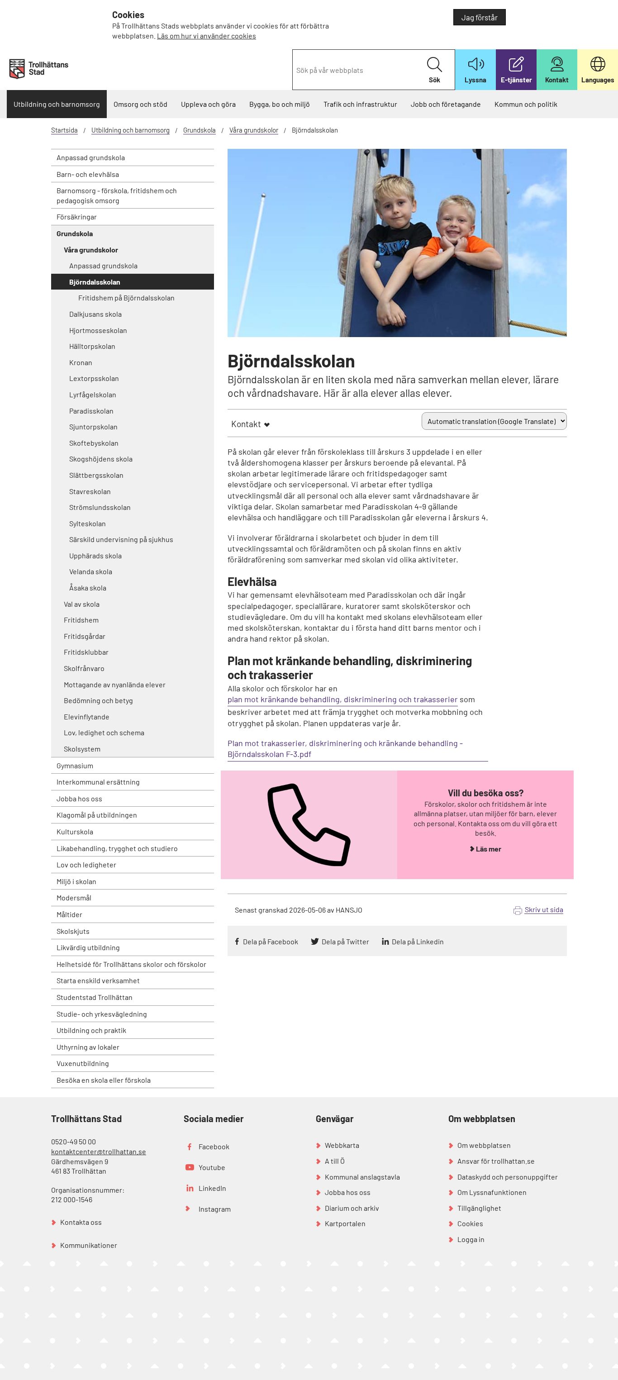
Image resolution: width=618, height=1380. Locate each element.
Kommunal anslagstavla (362, 1176)
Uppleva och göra (208, 104)
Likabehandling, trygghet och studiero (117, 848)
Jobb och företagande (446, 104)
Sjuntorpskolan (93, 426)
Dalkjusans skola (95, 313)
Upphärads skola (95, 555)
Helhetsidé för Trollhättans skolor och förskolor (131, 964)
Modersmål (74, 897)
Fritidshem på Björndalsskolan (126, 297)
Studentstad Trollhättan (95, 997)
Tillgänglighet (479, 1208)
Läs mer (488, 848)
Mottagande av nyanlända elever (115, 684)
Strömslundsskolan (100, 507)
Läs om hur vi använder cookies (206, 35)
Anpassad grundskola (91, 157)
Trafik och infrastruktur (360, 104)
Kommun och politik (525, 104)
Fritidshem (81, 619)
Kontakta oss (81, 1222)
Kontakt (246, 424)
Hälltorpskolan (92, 346)
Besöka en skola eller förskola (104, 1079)
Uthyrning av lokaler (88, 1046)
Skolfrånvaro (84, 668)
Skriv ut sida (544, 909)
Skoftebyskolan (94, 442)
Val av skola (82, 604)
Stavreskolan (90, 491)
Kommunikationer (88, 1245)
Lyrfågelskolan (92, 394)
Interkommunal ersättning (98, 781)
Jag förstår (479, 17)
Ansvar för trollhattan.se (496, 1160)
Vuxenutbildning (83, 1063)
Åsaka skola (87, 587)
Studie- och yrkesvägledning (102, 1013)
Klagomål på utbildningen (97, 814)
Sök (434, 80)
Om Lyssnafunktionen (492, 1192)
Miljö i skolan (76, 881)
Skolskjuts (73, 931)
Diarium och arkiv (352, 1208)
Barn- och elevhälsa (88, 174)
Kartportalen (345, 1223)
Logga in (471, 1239)
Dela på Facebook (270, 941)
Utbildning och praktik (91, 1030)
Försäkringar (77, 216)
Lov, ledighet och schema (104, 732)
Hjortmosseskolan (98, 330)
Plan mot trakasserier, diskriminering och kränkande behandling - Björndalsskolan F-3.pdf (345, 748)
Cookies (470, 1223)
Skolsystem (82, 748)
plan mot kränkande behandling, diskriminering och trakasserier (343, 699)
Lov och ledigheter (86, 864)
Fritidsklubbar (86, 651)
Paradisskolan (91, 410)
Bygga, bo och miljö (279, 104)
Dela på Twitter (345, 941)
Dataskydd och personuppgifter (507, 1176)
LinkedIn (212, 1188)
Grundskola (199, 130)
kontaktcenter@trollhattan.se (98, 1151)
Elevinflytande (86, 716)
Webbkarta (342, 1145)
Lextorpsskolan (94, 378)
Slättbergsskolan (96, 475)
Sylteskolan (87, 523)
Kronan (80, 362)
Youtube (212, 1167)
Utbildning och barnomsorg (57, 104)
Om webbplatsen (484, 1145)
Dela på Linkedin (418, 941)
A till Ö (335, 1160)
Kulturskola (75, 831)
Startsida (64, 130)
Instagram (215, 1208)
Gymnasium (75, 765)
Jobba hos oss (79, 798)
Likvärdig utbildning (88, 947)
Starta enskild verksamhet (98, 980)
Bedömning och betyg (98, 700)
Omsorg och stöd (140, 104)
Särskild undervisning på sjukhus (121, 539)
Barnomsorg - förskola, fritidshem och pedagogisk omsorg (117, 195)
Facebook (214, 1146)
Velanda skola (90, 571)
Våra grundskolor (253, 130)
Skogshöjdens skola (101, 458)
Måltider (69, 914)
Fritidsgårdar (84, 636)
